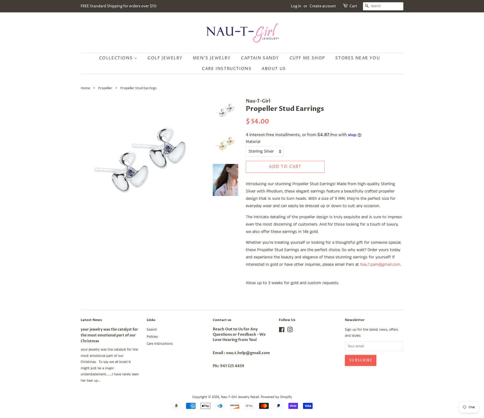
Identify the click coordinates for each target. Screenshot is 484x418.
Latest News (91, 320)
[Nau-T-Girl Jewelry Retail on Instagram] (290, 330)
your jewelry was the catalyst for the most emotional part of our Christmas (109, 335)
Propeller (105, 88)
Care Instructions (226, 68)
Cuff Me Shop (307, 58)
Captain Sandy (260, 58)
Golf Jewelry (165, 58)
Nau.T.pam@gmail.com (380, 264)
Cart (353, 6)
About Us (274, 68)
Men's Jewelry (212, 58)
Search (152, 329)
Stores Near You (357, 58)
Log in (296, 6)
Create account (323, 6)
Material (253, 142)
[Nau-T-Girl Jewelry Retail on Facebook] (282, 330)
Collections (116, 58)
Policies (152, 336)
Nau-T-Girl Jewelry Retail (240, 397)
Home (85, 88)
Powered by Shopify (276, 397)
